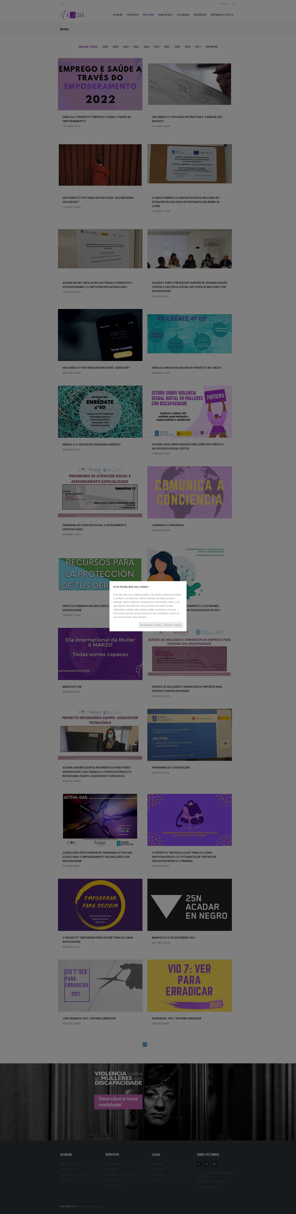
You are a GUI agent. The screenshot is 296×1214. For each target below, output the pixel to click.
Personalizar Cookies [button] (151, 625)
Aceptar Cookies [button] (173, 625)
